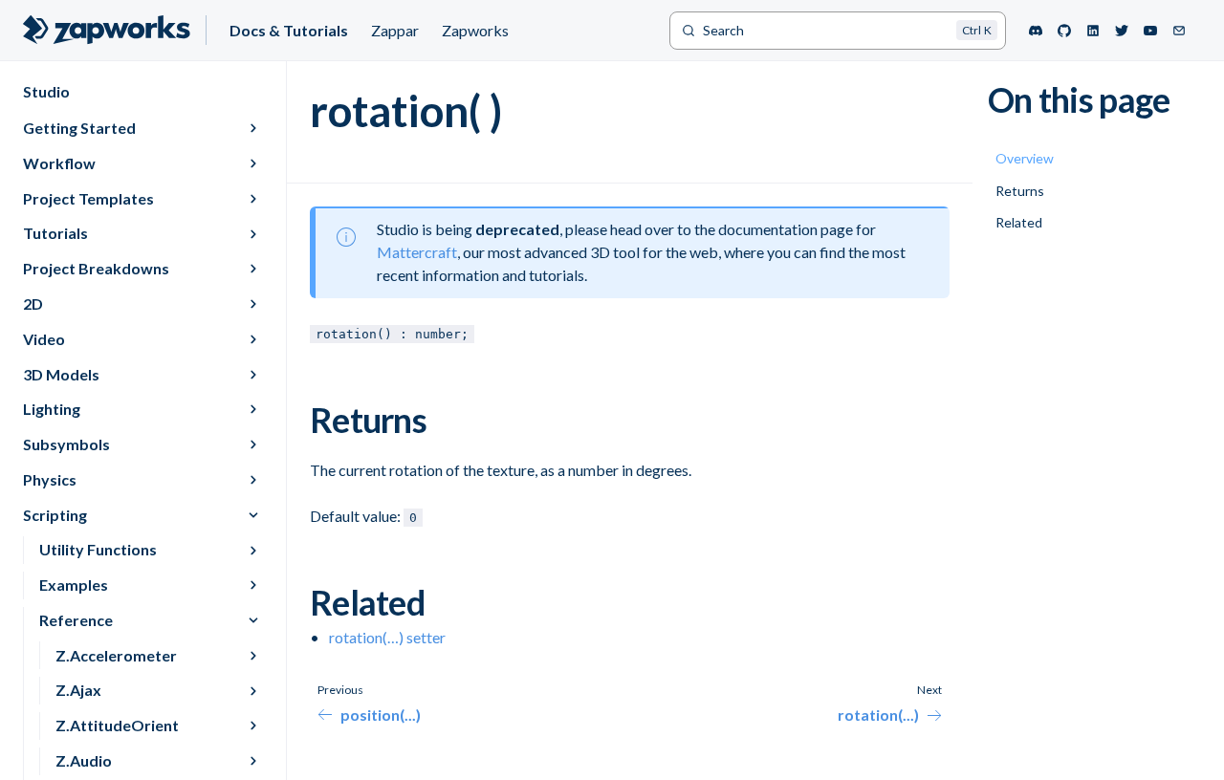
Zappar (395, 30)
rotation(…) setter (387, 637)
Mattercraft (417, 252)
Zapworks (475, 30)
